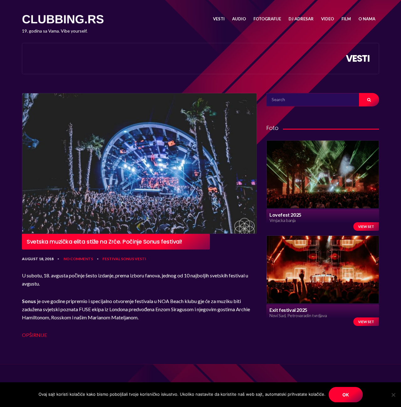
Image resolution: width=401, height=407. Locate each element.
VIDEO (327, 18)
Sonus (127, 258)
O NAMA (366, 18)
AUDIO (239, 18)
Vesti (140, 258)
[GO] (369, 99)
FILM (346, 18)
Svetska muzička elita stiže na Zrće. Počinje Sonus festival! (104, 241)
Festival (111, 258)
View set (366, 226)
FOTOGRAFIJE (267, 18)
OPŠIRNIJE (34, 335)
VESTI (219, 18)
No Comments (78, 258)
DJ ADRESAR (301, 18)
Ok (345, 394)
